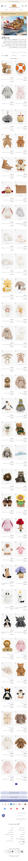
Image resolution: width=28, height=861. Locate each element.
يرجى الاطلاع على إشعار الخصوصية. (21, 818)
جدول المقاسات (22, 836)
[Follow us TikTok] (23, 809)
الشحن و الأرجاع (21, 828)
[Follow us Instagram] (11, 809)
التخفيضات (13, 9)
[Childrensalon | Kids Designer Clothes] (14, 5)
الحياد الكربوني (21, 841)
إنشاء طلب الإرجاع (21, 830)
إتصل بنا (23, 832)
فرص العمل (11, 830)
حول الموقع (22, 834)
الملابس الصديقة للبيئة (12, 824)
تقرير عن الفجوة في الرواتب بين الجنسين (20, 839)
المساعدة (11, 838)
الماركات (6, 9)
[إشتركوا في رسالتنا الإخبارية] (3, 815)
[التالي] (11, 784)
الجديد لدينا (21, 9)
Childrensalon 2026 (14, 856)
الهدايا (12, 828)
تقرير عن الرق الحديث (9, 841)
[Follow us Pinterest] (17, 809)
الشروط (12, 836)
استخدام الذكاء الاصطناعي (9, 834)
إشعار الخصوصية (10, 832)
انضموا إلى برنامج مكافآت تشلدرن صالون (14, 800)
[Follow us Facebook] (5, 809)
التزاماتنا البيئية (22, 844)
